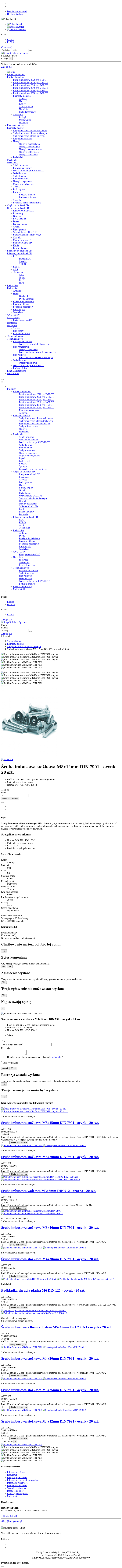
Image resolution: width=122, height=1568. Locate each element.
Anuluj (5, 1068)
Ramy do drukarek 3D (23, 210)
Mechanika (12, 162)
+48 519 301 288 (9, 1516)
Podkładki (18, 157)
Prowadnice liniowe (22, 168)
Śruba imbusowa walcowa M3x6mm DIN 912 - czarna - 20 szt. (48, 1191)
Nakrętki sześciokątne (29, 146)
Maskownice (25, 120)
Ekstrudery (18, 213)
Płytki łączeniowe (27, 112)
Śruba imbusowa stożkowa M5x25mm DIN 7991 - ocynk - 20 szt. (50, 1390)
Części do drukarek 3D (18, 208)
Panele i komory (20, 248)
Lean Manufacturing (22, 586)
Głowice (17, 216)
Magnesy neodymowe (23, 184)
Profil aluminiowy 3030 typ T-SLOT (30, 90)
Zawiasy (23, 98)
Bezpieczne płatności (17, 11)
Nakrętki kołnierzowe (29, 152)
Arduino (17, 290)
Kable (16, 245)
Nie (3, 967)
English (20, 27)
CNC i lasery (13, 317)
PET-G (16, 266)
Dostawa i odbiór (15, 14)
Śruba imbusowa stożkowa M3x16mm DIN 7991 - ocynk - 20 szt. (50, 1227)
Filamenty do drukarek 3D (19, 253)
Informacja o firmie (16, 1472)
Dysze (16, 221)
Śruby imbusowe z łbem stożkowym (30, 133)
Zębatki (16, 186)
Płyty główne (19, 229)
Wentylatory (19, 312)
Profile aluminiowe (16, 77)
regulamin (56, 1057)
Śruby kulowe (19, 176)
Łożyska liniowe (27, 194)
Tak (4, 951)
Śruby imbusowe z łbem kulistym (28, 136)
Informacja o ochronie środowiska (23, 1480)
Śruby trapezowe (21, 178)
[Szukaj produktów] (30, 50)
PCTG (22, 280)
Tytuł (4, 1041)
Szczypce (17, 328)
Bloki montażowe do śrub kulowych (36, 357)
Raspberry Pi (19, 309)
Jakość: (10, 1035)
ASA (21, 274)
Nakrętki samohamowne (30, 149)
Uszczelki (23, 101)
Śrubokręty (18, 330)
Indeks (4, 915)
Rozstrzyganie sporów (17, 1493)
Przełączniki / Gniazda (23, 301)
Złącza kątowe (26, 106)
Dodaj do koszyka (10, 798)
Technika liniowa (15, 339)
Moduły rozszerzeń (22, 240)
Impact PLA (25, 258)
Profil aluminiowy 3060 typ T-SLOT (30, 93)
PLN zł (10, 42)
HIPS (21, 282)
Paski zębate (19, 189)
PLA (15, 256)
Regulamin (12, 1475)
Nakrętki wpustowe (28, 154)
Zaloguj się (6, 619)
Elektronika (12, 288)
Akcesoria (18, 114)
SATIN (22, 264)
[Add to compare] (2, 802)
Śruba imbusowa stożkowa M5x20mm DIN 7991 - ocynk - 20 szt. (50, 1157)
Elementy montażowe (23, 96)
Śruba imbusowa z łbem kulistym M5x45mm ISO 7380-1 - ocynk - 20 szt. (56, 1327)
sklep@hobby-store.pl (11, 1521)
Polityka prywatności (17, 1477)
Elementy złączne (15, 128)
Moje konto (12, 1496)
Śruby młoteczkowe (22, 138)
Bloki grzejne (19, 218)
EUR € (10, 39)
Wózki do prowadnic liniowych (34, 344)
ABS (15, 269)
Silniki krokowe (20, 165)
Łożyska (17, 192)
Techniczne (18, 272)
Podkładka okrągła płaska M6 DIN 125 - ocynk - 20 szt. (43, 1290)
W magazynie (7, 918)
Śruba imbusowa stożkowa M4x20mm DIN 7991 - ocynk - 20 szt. (50, 1358)
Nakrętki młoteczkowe (29, 144)
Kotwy (22, 104)
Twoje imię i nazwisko (12, 1044)
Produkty (11, 389)
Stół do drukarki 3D (22, 242)
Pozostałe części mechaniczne (27, 202)
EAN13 (5, 921)
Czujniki (17, 237)
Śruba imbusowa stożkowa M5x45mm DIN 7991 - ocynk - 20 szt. (50, 1123)
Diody (16, 293)
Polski (18, 24)
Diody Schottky (26, 298)
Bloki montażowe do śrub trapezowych (37, 352)
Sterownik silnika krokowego (27, 234)
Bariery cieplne (20, 224)
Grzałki (16, 226)
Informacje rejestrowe (17, 1483)
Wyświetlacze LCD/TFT (24, 232)
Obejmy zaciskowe (28, 363)
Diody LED (24, 296)
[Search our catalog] (30, 631)
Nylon (22, 277)
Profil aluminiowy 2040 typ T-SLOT (30, 85)
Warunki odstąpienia (16, 1488)
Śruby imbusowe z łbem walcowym (30, 130)
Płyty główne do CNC (23, 320)
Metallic (23, 261)
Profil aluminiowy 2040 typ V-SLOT (30, 88)
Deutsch (21, 29)
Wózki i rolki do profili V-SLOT (28, 170)
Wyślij (13, 1068)
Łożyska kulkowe (27, 197)
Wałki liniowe (19, 173)
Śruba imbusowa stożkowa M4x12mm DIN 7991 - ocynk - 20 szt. (50, 1421)
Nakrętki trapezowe (22, 181)
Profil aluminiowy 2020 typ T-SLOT (30, 80)
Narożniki (23, 109)
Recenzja (6, 1048)
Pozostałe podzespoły (23, 306)
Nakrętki (17, 141)
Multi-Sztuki (19, 589)
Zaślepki (23, 117)
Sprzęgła (17, 200)
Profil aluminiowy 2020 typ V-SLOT (30, 82)
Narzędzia (12, 325)
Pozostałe (23, 514)
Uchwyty (23, 122)
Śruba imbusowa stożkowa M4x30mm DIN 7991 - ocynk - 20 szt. (50, 1259)
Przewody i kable (21, 304)
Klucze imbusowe (21, 333)
